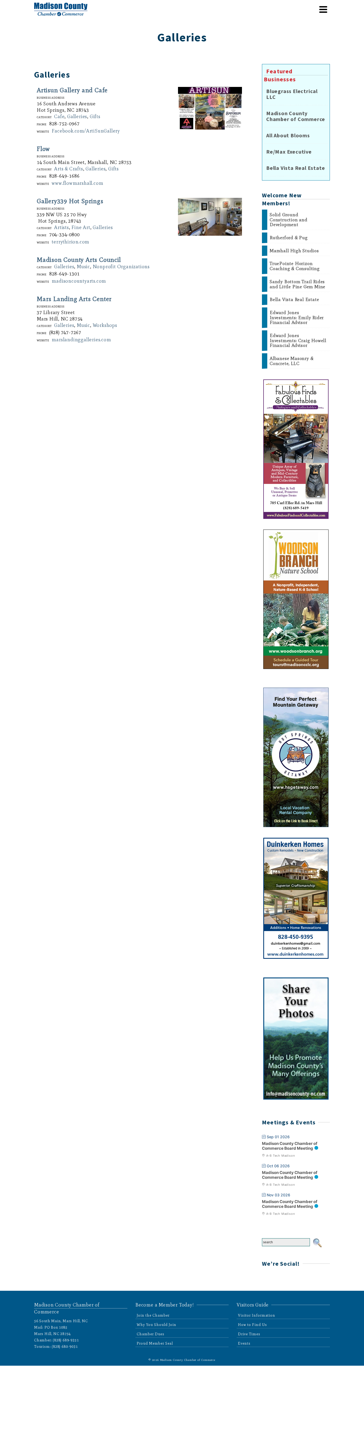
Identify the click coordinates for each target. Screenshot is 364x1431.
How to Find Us (252, 1324)
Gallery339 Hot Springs (70, 201)
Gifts (95, 116)
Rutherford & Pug (289, 237)
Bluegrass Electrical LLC (292, 94)
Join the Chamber (153, 1315)
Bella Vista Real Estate (295, 168)
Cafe (59, 116)
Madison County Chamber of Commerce (295, 116)
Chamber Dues (150, 1334)
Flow (43, 149)
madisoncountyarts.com (79, 281)
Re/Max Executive (289, 152)
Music (83, 267)
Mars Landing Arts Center (74, 299)
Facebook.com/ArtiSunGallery (86, 131)
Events (244, 1343)
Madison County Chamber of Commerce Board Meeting (289, 1146)
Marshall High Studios (294, 250)
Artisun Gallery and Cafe (72, 90)
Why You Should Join (156, 1324)
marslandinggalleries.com (81, 340)
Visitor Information (256, 1315)
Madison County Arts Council (79, 259)
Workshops (105, 325)
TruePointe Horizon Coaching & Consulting (295, 266)
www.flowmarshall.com (77, 183)
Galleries (77, 116)
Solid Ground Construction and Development (289, 219)
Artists (61, 227)
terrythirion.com (70, 242)
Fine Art (80, 227)
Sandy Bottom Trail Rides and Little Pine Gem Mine (297, 284)
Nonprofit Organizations (121, 267)
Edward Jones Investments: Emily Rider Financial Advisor (297, 317)
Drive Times (249, 1334)
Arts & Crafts (68, 169)
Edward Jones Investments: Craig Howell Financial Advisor (298, 340)
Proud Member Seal (155, 1343)
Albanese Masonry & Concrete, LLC (291, 361)
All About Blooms (288, 135)
